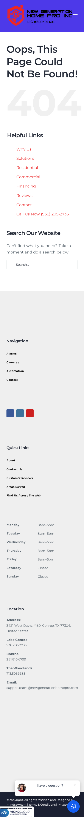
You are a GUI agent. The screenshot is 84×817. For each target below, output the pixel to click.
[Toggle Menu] (75, 13)
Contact (24, 205)
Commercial (28, 177)
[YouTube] (30, 413)
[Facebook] (10, 413)
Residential (27, 167)
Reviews (24, 195)
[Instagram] (20, 413)
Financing (26, 186)
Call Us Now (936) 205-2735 (42, 214)
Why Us (23, 149)
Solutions (25, 158)
